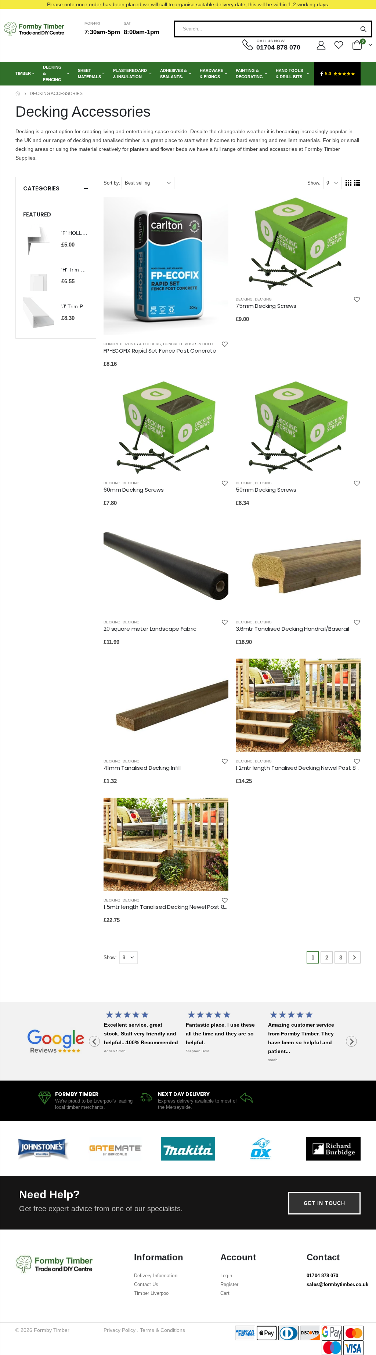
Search (363, 29)
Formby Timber (51, 1330)
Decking (244, 299)
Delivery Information (155, 1275)
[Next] (354, 957)
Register (229, 1284)
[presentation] (94, 1041)
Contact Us (146, 1284)
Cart (224, 1293)
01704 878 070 (322, 1275)
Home (18, 93)
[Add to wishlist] (224, 344)
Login (226, 1275)
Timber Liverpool (152, 1293)
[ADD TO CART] (216, 208)
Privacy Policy (119, 1330)
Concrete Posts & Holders (132, 344)
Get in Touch (324, 1203)
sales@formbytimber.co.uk (337, 1284)
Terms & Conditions (162, 1330)
